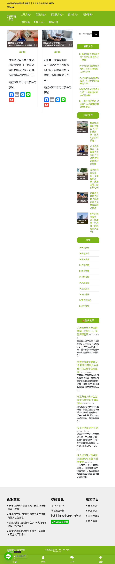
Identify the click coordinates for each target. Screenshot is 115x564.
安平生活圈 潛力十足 (87, 428)
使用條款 (21, 549)
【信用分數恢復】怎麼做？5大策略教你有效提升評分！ (89, 104)
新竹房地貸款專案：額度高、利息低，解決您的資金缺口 (94, 223)
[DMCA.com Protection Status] (14, 552)
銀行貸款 (85, 306)
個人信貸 (72, 14)
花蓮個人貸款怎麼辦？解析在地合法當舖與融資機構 (94, 200)
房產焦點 (85, 288)
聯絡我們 (53, 22)
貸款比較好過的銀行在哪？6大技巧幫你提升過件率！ (89, 80)
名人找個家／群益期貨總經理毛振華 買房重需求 (87, 458)
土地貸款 (25, 14)
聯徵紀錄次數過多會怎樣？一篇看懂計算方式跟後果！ (89, 92)
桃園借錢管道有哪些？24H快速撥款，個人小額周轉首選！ (94, 132)
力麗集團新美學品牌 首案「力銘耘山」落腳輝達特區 (87, 331)
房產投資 (89, 320)
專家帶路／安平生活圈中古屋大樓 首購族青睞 (87, 400)
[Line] (8, 556)
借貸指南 (25, 22)
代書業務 (85, 248)
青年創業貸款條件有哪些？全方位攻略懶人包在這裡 (89, 69)
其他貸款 (22, 52)
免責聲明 (11, 549)
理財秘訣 (85, 294)
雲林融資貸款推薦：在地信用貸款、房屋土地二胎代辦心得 (94, 179)
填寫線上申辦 (57, 510)
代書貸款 (85, 253)
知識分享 (38, 22)
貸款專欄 (87, 14)
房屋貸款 (40, 14)
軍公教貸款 (56, 14)
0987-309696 (57, 505)
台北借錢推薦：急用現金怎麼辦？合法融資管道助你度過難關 (94, 155)
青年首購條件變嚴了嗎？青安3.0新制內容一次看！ (89, 57)
